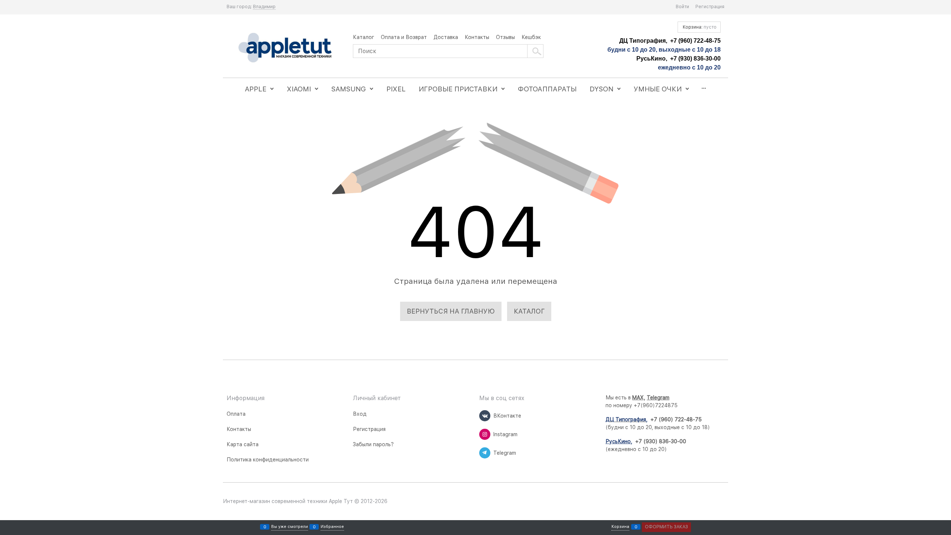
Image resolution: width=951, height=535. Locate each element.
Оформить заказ (666, 526)
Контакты (477, 37)
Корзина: (699, 27)
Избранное (332, 526)
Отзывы (505, 37)
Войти (682, 6)
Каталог (363, 37)
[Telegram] (484, 452)
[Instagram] (484, 434)
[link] (264, 7)
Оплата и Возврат (404, 37)
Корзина (620, 526)
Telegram (658, 398)
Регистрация (709, 6)
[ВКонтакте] (484, 415)
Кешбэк (531, 37)
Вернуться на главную (451, 311)
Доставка (446, 37)
